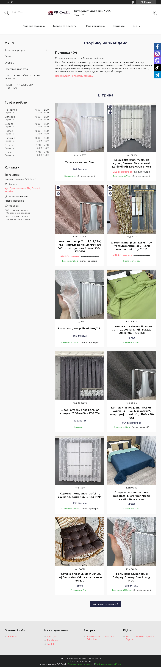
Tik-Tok (51, 644)
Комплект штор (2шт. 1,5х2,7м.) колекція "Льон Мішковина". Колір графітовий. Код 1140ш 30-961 (131, 412)
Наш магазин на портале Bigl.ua (140, 638)
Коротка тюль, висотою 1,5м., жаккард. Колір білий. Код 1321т (80, 495)
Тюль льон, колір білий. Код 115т (80, 328)
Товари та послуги (65, 25)
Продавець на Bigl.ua (80, 661)
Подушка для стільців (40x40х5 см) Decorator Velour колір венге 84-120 (80, 577)
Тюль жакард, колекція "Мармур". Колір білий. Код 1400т (131, 577)
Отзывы (9, 62)
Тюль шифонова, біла (79, 162)
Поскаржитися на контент (81, 664)
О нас (8, 56)
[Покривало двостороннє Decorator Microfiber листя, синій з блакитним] (131, 460)
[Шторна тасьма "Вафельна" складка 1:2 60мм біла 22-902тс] (79, 375)
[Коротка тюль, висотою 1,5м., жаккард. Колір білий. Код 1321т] (79, 460)
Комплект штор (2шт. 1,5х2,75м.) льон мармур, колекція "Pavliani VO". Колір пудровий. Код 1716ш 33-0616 (79, 246)
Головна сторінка (34, 25)
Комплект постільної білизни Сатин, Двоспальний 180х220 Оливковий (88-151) (132, 329)
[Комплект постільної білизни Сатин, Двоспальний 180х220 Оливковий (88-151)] (131, 294)
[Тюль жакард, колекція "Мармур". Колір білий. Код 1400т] (131, 541)
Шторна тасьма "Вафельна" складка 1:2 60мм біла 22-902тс (79, 411)
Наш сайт (13, 636)
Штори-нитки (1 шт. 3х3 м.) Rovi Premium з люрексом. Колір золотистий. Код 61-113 (131, 246)
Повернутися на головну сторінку (74, 76)
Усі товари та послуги (104, 604)
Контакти (119, 25)
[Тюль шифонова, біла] (79, 127)
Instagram (52, 636)
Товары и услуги (15, 50)
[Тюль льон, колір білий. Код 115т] (79, 294)
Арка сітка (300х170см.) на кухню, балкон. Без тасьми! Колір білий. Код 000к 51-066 (131, 163)
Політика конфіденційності (108, 664)
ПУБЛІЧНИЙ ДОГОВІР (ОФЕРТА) (19, 86)
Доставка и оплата (16, 68)
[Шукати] (6, 13)
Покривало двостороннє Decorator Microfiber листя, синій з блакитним (131, 496)
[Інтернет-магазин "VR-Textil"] (59, 13)
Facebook (52, 640)
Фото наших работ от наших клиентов (22, 77)
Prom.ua (97, 658)
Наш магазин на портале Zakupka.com (100, 638)
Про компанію (95, 25)
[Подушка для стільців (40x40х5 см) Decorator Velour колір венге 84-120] (79, 541)
